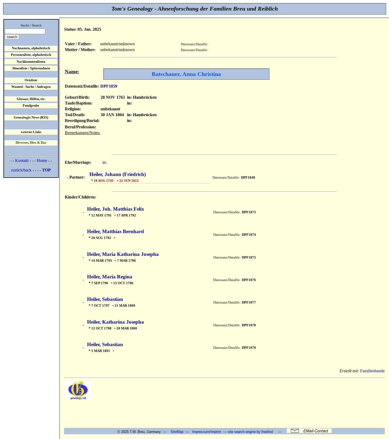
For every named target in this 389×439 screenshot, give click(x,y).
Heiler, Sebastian (105, 299)
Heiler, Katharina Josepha (115, 322)
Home (42, 160)
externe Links (31, 132)
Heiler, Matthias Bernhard (115, 231)
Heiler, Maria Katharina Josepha (123, 254)
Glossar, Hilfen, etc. (31, 99)
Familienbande (372, 371)
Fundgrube (31, 105)
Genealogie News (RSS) (31, 117)
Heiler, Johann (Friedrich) (117, 174)
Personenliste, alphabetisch (31, 55)
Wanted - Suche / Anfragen (31, 87)
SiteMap (177, 432)
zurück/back (21, 170)
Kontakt (22, 160)
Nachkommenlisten (31, 62)
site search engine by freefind (250, 432)
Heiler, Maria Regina (109, 276)
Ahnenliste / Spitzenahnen (31, 68)
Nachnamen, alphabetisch (31, 48)
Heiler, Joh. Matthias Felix (115, 209)
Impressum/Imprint (206, 432)
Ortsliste (31, 80)
